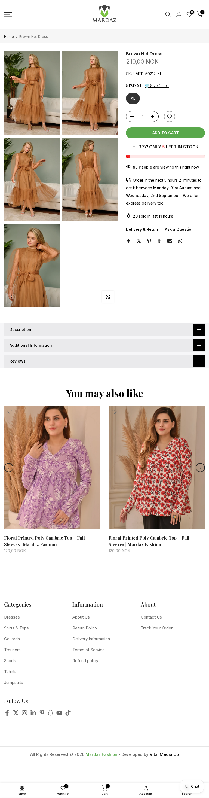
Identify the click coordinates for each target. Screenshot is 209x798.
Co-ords (12, 638)
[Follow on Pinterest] (42, 714)
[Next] (200, 467)
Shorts (10, 660)
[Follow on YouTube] (59, 714)
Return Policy (84, 628)
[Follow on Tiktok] (68, 714)
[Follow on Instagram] (24, 714)
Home (9, 36)
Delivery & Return (142, 229)
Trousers (12, 649)
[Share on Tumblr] (159, 241)
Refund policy (85, 660)
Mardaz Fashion (101, 754)
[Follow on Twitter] (16, 714)
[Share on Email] (169, 241)
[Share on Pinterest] (149, 241)
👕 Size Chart (157, 85)
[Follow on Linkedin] (33, 714)
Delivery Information (91, 638)
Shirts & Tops (16, 628)
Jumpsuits (13, 682)
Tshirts (10, 671)
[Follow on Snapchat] (51, 714)
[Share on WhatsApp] (180, 241)
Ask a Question (179, 229)
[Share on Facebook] (128, 241)
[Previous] (8, 467)
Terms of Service (88, 649)
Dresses (12, 617)
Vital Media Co (164, 754)
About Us (81, 617)
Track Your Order (157, 628)
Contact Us (151, 617)
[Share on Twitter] (138, 241)
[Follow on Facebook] (7, 714)
